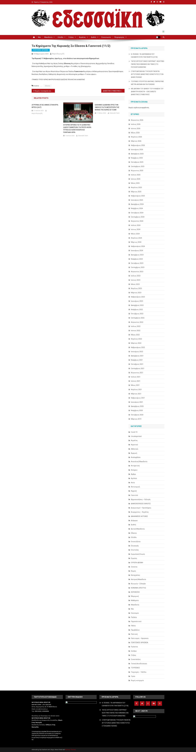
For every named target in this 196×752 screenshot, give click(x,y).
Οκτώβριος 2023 (137, 263)
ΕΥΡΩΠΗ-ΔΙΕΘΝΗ (137, 563)
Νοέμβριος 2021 (137, 360)
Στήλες (71, 37)
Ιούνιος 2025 (135, 179)
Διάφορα (134, 520)
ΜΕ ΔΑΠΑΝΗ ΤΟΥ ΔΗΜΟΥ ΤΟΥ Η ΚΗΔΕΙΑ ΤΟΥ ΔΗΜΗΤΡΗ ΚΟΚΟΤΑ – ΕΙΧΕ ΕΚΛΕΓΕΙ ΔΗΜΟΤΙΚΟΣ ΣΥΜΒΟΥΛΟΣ (147, 91)
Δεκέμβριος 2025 (137, 154)
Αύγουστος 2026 (137, 120)
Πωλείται (134, 647)
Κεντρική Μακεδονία (138, 579)
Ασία (133, 482)
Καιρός (133, 571)
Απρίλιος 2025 (136, 187)
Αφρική (134, 491)
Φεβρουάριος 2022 (138, 347)
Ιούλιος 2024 (135, 225)
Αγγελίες (82, 37)
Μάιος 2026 (135, 133)
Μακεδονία (48, 37)
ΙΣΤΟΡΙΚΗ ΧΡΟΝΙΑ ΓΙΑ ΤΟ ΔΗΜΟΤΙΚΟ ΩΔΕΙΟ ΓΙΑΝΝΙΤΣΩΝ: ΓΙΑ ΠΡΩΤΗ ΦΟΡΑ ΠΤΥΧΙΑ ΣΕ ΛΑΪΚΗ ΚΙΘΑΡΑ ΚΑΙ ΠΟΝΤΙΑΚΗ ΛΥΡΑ (77, 128)
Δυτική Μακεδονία (138, 529)
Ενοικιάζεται (136, 541)
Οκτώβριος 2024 (137, 213)
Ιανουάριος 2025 (137, 200)
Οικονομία (135, 613)
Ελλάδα (60, 37)
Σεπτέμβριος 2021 (137, 368)
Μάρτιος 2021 (136, 394)
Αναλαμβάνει (136, 457)
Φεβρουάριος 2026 (138, 145)
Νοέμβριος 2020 (137, 410)
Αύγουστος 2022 (137, 322)
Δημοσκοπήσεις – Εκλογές (141, 499)
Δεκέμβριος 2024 (137, 204)
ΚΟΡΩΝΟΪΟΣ (135, 592)
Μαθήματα (135, 600)
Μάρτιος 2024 (136, 242)
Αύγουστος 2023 (137, 271)
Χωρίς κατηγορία (137, 680)
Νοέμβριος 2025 (137, 158)
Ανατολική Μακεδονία (139, 461)
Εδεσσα (47, 86)
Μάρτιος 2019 (136, 419)
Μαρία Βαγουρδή (58, 54)
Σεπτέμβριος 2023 (137, 267)
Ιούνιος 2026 (135, 128)
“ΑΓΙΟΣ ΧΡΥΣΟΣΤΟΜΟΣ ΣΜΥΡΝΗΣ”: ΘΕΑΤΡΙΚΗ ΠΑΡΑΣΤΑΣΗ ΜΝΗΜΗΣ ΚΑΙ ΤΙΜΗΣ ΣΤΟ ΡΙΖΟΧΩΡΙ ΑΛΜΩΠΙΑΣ (147, 64)
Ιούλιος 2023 (135, 276)
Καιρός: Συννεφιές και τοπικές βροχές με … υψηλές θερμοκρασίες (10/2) (45, 91)
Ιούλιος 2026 (135, 124)
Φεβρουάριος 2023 (138, 297)
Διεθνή (93, 37)
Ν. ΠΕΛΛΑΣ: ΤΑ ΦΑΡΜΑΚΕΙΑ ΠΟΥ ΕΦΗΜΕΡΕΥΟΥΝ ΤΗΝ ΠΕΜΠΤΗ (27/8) (144, 55)
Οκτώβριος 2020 (137, 415)
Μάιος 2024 (135, 234)
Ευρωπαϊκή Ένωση (138, 554)
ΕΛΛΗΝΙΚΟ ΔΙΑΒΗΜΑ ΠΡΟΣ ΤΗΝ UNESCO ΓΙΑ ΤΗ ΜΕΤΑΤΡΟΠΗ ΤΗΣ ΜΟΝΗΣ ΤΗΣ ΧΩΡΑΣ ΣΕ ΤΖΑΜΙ (107, 107)
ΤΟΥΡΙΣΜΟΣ (135, 668)
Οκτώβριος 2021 (137, 364)
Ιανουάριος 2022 (137, 352)
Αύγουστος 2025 (137, 171)
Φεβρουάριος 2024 (138, 246)
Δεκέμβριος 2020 (137, 406)
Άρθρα (133, 474)
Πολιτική (134, 634)
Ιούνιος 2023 (135, 280)
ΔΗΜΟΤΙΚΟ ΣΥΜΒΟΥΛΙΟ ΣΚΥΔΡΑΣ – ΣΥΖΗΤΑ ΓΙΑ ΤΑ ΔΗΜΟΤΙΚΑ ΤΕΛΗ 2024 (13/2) (114, 91)
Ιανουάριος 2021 (137, 402)
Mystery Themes (70, 749)
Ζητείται (134, 567)
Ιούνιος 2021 (135, 381)
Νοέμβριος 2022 (137, 309)
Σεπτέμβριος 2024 (137, 217)
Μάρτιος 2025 (136, 192)
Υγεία (133, 676)
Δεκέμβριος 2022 (137, 305)
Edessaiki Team (83, 135)
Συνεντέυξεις (136, 659)
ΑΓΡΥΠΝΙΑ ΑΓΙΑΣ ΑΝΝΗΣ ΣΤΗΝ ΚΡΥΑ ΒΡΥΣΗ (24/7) (45, 106)
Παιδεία (134, 617)
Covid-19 (134, 432)
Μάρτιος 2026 (136, 141)
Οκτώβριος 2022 (137, 314)
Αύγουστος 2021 (137, 373)
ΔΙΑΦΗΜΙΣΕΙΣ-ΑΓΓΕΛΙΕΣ (139, 516)
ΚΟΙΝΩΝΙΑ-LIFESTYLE (138, 588)
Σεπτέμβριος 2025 (137, 166)
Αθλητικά (134, 449)
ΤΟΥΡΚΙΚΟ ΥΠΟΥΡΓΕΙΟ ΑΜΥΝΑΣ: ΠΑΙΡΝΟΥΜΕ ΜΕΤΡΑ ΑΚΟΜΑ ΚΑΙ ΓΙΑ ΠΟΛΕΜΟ (147, 82)
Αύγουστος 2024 (137, 221)
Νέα (39, 37)
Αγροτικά (134, 445)
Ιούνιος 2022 (135, 330)
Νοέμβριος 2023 (137, 259)
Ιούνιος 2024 (135, 229)
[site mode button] (158, 37)
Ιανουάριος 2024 (137, 250)
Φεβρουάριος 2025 (138, 196)
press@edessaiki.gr (42, 709)
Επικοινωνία (106, 37)
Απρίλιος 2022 (136, 339)
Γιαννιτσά (134, 495)
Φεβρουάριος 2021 (138, 398)
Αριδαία (134, 478)
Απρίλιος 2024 (136, 238)
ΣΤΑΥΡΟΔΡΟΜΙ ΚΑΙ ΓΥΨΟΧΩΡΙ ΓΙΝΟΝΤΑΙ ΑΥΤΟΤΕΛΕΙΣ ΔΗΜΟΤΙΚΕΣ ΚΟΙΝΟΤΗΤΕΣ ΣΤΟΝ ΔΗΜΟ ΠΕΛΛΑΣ (147, 74)
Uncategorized (136, 436)
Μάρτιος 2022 (136, 343)
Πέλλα (133, 626)
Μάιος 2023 (135, 284)
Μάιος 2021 (135, 385)
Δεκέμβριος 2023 (137, 255)
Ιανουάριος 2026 (137, 149)
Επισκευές (135, 546)
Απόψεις (134, 470)
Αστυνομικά (135, 487)
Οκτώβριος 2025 (137, 162)
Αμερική (134, 453)
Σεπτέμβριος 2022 (137, 318)
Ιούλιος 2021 (135, 377)
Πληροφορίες (119, 37)
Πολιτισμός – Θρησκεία (139, 638)
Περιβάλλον (135, 630)
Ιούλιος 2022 (135, 326)
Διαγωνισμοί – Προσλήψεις (141, 508)
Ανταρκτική (135, 466)
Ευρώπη (134, 558)
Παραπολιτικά (136, 621)
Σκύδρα (133, 651)
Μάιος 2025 (135, 183)
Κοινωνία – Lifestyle (138, 584)
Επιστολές (135, 550)
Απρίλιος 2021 (136, 389)
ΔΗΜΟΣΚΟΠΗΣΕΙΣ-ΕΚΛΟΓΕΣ (141, 504)
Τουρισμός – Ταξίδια (138, 672)
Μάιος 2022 (135, 335)
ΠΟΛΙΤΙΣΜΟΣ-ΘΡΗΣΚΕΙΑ (40, 50)
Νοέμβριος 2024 (137, 208)
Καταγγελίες (135, 575)
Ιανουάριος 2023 (137, 301)
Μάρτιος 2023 (136, 293)
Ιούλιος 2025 (135, 175)
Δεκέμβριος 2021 (137, 356)
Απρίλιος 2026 (136, 137)
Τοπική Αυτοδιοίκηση (139, 663)
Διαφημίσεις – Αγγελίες (140, 512)
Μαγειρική (135, 596)
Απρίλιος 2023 (136, 288)
